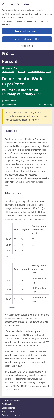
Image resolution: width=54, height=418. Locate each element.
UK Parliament (8, 72)
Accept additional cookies (27, 31)
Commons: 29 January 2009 (39, 72)
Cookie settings (27, 46)
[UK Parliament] (9, 53)
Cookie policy (7, 404)
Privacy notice (8, 411)
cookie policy (7, 24)
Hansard (9, 61)
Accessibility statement (12, 415)
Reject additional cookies (27, 39)
